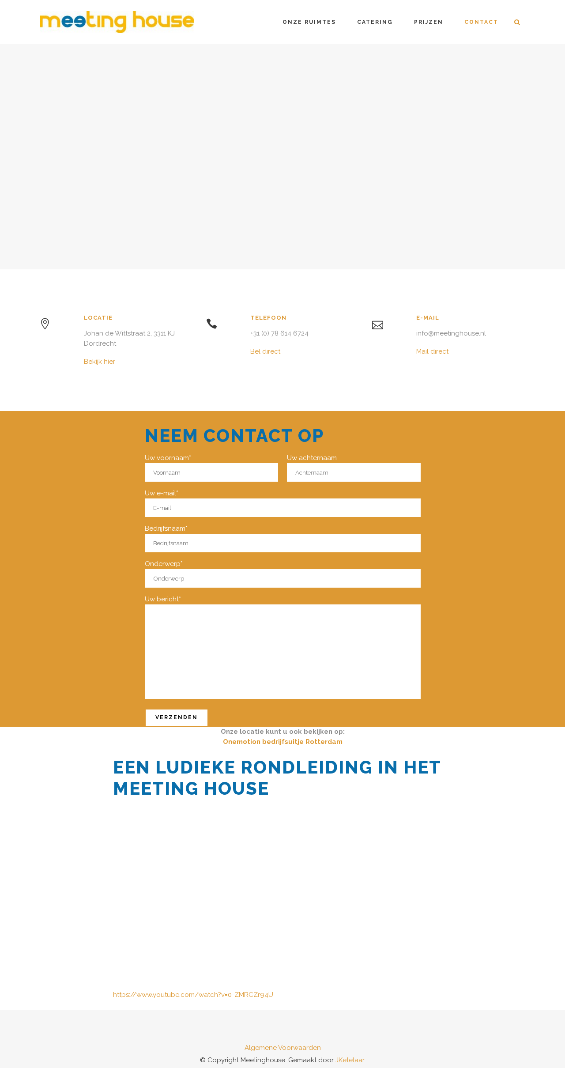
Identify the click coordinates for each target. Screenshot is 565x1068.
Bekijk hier (99, 362)
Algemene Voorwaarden (283, 1048)
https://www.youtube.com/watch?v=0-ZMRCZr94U (193, 995)
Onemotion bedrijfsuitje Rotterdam (283, 742)
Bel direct (265, 351)
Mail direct (432, 351)
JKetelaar (349, 1060)
